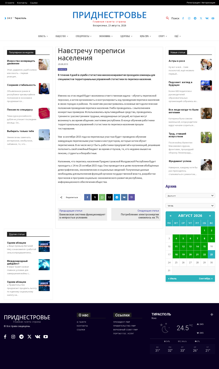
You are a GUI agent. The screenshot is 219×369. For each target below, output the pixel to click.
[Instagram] (189, 18)
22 (204, 254)
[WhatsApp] (102, 197)
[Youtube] (213, 18)
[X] (201, 18)
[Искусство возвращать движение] (44, 64)
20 (190, 254)
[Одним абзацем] (44, 246)
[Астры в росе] (206, 64)
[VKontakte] (207, 18)
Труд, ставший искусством (177, 135)
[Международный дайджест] (44, 264)
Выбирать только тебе (20, 131)
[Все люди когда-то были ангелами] (206, 113)
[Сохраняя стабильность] (44, 88)
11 (176, 246)
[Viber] (131, 197)
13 (190, 246)
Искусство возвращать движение (21, 62)
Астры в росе (177, 60)
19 (183, 254)
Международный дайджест (17, 262)
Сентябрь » (206, 278)
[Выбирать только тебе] (44, 134)
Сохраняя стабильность (21, 85)
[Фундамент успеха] (206, 164)
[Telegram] (195, 18)
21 (197, 254)
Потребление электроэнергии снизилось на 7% (140, 216)
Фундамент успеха (180, 161)
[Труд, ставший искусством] (206, 137)
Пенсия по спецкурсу (20, 109)
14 (197, 246)
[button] (171, 18)
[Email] (109, 197)
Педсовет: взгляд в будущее (180, 83)
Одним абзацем (16, 242)
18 (176, 254)
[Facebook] (183, 18)
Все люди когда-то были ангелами (183, 111)
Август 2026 (190, 215)
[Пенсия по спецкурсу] (44, 113)
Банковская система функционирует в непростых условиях (82, 216)
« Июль (172, 278)
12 (183, 246)
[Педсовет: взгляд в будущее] (206, 86)
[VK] (124, 197)
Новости (62, 69)
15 (204, 246)
